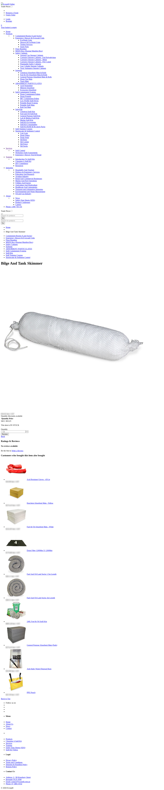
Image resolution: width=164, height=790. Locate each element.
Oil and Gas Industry (23, 194)
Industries (9, 168)
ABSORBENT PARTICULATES (28, 83)
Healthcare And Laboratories (26, 187)
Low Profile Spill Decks (29, 101)
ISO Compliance (21, 163)
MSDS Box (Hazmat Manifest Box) (29, 51)
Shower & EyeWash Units (30, 42)
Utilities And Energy (23, 183)
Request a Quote (12, 13)
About (8, 196)
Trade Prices (5, 7)
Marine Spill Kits (26, 120)
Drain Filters (25, 135)
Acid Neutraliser (26, 86)
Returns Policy (11, 767)
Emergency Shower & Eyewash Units (29, 38)
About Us (9, 724)
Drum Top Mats (26, 79)
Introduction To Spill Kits (25, 159)
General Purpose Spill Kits (30, 116)
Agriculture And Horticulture (26, 185)
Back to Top (5, 699)
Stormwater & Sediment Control (27, 131)
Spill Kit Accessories (28, 122)
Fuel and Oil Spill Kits (28, 114)
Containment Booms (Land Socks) (28, 36)
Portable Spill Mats (27, 105)
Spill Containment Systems (25, 92)
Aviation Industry (22, 176)
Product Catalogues (22, 202)
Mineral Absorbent (27, 88)
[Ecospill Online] (8, 4)
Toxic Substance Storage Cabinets (33, 68)
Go (3, 218)
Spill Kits (18, 109)
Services (9, 148)
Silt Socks (24, 146)
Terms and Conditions (14, 762)
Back (3, 436)
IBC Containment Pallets (29, 99)
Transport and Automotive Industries (29, 189)
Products (9, 34)
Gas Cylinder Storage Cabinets (32, 66)
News (17, 198)
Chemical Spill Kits (27, 112)
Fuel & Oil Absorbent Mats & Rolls (33, 75)
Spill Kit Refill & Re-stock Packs (32, 127)
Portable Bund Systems (29, 103)
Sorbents (18, 70)
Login (8, 19)
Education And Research (24, 174)
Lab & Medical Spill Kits (29, 118)
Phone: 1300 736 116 (14, 207)
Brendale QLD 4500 (13, 779)
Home (8, 32)
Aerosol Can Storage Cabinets (31, 55)
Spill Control (20, 150)
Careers (18, 205)
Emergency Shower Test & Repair (28, 155)
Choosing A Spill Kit (23, 161)
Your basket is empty (9, 27)
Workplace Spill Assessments (26, 153)
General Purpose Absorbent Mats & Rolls (36, 77)
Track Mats (24, 81)
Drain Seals (24, 137)
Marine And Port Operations (26, 181)
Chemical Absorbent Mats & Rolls (33, 73)
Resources (19, 166)
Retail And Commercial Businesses (28, 179)
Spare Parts (24, 47)
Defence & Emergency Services (27, 172)
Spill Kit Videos (12, 750)
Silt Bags (23, 140)
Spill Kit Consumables (28, 125)
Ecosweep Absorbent (28, 90)
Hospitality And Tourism (24, 170)
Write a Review (17, 451)
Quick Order (10, 15)
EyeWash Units (26, 40)
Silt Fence (24, 144)
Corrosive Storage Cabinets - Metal (33, 60)
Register (9, 21)
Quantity (4, 429)
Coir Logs (24, 133)
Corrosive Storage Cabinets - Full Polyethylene (38, 57)
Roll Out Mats (25, 107)
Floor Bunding (21, 49)
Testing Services (26, 44)
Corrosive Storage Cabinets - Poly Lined (35, 62)
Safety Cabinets (21, 53)
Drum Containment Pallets (30, 94)
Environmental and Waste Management (30, 192)
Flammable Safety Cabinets (30, 64)
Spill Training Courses (23, 129)
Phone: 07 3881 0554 (14, 784)
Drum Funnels (25, 96)
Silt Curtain (24, 142)
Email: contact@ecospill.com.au (18, 782)
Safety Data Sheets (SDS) (25, 200)
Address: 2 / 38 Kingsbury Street (18, 777)
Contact (9, 728)
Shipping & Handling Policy (16, 765)
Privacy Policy (11, 760)
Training (9, 157)
